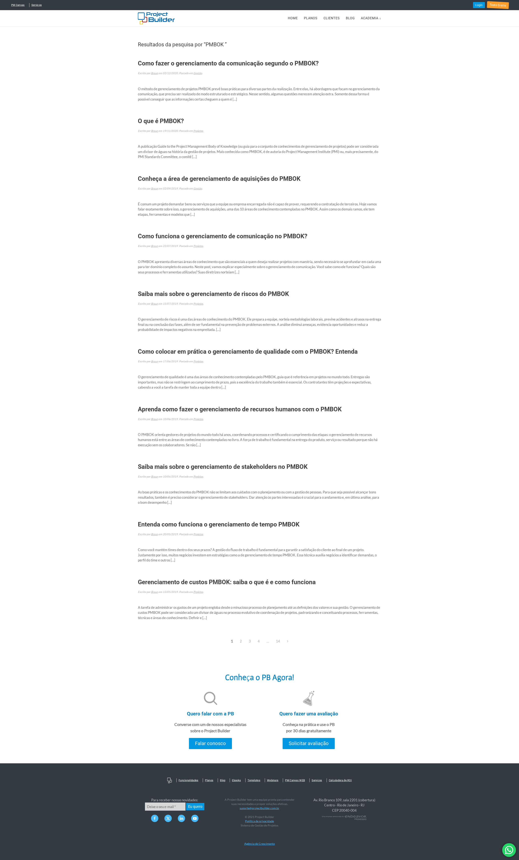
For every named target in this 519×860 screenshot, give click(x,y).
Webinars (272, 780)
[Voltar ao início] (156, 18)
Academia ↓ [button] (371, 18)
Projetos (198, 130)
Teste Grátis (498, 5)
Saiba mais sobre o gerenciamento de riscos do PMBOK (213, 293)
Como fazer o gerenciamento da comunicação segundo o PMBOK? (228, 63)
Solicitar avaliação (309, 743)
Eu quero (195, 806)
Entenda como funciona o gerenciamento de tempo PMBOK (218, 524)
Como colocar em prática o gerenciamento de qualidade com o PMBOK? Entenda (248, 351)
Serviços (36, 4)
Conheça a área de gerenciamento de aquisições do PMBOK (219, 178)
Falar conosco (210, 743)
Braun (154, 73)
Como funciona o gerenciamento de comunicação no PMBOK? (222, 236)
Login (479, 5)
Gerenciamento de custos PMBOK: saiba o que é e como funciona (227, 582)
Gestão (197, 73)
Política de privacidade (259, 821)
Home (293, 18)
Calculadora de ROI (340, 780)
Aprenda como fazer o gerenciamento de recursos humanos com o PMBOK (240, 409)
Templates (254, 780)
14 (278, 641)
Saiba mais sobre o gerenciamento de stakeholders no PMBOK (223, 466)
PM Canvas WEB (295, 780)
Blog (350, 18)
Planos (310, 18)
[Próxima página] (287, 641)
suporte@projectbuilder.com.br (259, 808)
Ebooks (236, 780)
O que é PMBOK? (161, 121)
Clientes (332, 18)
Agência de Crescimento (259, 843)
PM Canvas (18, 4)
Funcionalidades (188, 780)
